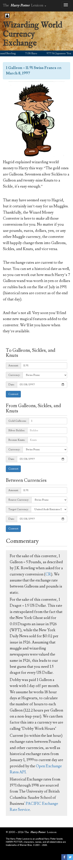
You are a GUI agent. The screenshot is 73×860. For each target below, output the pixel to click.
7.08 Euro (26, 53)
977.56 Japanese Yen (54, 53)
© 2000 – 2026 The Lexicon (31, 832)
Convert (13, 394)
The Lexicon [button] (23, 5)
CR (48, 574)
